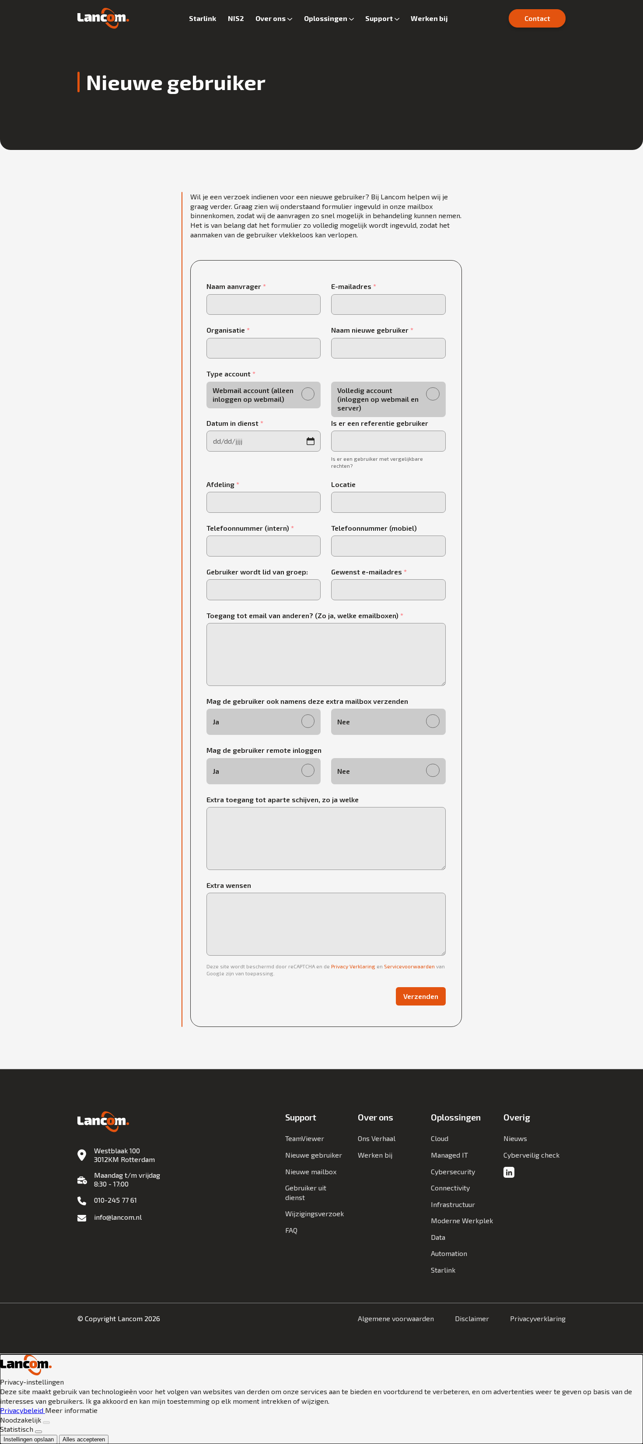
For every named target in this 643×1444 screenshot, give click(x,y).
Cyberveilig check (531, 1155)
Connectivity (450, 1187)
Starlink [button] (202, 18)
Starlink (443, 1270)
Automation (449, 1253)
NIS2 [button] (236, 18)
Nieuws (515, 1138)
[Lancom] (103, 18)
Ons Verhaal (376, 1138)
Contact (537, 18)
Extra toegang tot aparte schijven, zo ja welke (282, 799)
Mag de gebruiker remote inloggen (264, 750)
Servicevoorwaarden (409, 966)
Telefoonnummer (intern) (250, 528)
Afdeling (222, 484)
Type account (230, 373)
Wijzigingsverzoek (314, 1213)
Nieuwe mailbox (310, 1171)
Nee (343, 721)
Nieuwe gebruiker (313, 1155)
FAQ (291, 1230)
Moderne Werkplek (462, 1220)
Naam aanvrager (236, 286)
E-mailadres (353, 286)
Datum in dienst (234, 423)
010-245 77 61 (115, 1200)
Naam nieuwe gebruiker (372, 330)
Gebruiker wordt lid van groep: (257, 571)
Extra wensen (228, 885)
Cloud (439, 1138)
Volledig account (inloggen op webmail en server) (378, 399)
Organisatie (228, 330)
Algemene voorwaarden (396, 1318)
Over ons (270, 18)
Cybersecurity (453, 1171)
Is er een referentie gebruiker (379, 423)
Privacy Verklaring (353, 966)
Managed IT (449, 1155)
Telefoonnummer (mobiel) (374, 528)
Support (379, 18)
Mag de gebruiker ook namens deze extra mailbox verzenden (307, 701)
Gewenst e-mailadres (369, 571)
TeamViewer (304, 1138)
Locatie (343, 484)
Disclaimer (472, 1318)
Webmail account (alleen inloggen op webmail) (253, 394)
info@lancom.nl (118, 1217)
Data (438, 1237)
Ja (216, 721)
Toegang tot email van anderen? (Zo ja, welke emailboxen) (304, 615)
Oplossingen (325, 18)
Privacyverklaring (538, 1318)
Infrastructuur (453, 1204)
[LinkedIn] (508, 1172)
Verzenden (420, 996)
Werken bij (429, 18)
